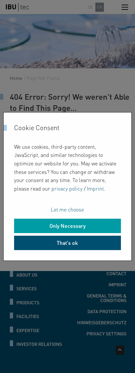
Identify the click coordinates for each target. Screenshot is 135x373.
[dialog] (67, 186)
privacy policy (67, 188)
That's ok (67, 242)
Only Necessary (67, 225)
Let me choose (67, 209)
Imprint (95, 188)
